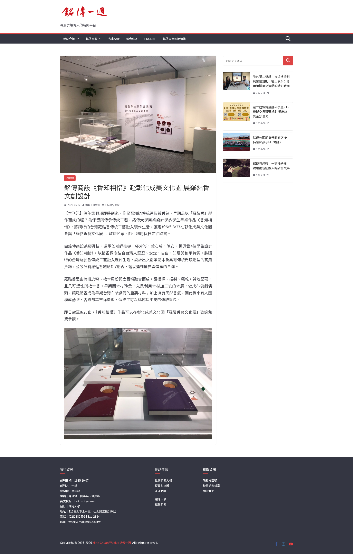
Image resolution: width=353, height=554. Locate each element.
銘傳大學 (160, 499)
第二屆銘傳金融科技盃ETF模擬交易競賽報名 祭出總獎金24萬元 (271, 111)
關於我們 (208, 491)
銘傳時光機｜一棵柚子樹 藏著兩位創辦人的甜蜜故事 (271, 165)
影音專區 (132, 39)
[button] (77, 38)
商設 (117, 204)
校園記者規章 (211, 485)
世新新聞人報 (163, 480)
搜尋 (288, 61)
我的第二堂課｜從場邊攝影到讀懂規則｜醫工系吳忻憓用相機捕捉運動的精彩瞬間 (271, 81)
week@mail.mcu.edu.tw (84, 522)
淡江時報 (160, 491)
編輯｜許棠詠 (92, 204)
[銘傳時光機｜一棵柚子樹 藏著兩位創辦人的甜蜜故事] (236, 170)
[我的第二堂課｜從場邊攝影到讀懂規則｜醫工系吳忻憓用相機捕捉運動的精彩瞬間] (236, 86)
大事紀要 (114, 39)
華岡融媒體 (162, 485)
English (150, 39)
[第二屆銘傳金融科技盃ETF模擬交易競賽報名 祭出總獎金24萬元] (236, 116)
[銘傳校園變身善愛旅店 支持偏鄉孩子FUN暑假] (236, 144)
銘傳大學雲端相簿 (174, 39)
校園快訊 (70, 177)
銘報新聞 (160, 504)
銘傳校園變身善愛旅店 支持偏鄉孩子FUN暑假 (270, 139)
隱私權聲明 (210, 480)
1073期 (109, 204)
